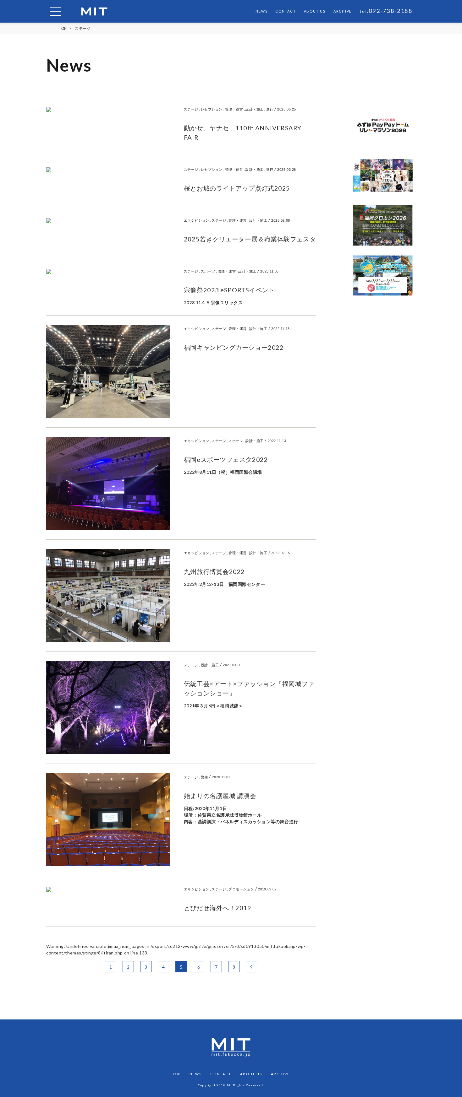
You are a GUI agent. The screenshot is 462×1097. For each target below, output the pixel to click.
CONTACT (285, 11)
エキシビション (196, 220)
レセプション (212, 109)
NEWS (261, 11)
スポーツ (208, 271)
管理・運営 (234, 109)
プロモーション (241, 889)
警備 (204, 777)
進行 (269, 109)
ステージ (191, 109)
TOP (63, 28)
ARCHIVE (342, 11)
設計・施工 (254, 109)
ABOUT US (315, 11)
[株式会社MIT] (94, 11)
